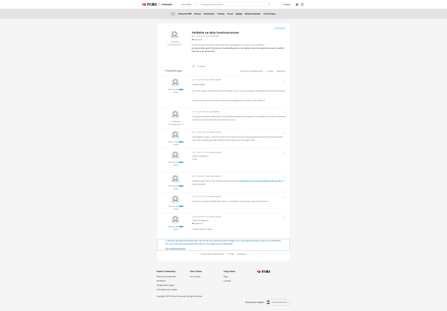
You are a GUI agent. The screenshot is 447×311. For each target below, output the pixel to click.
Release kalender (253, 14)
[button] (194, 66)
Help (302, 4)
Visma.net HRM (185, 14)
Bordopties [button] (279, 28)
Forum (230, 14)
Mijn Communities (297, 4)
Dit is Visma (195, 276)
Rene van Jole (216, 80)
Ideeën (239, 14)
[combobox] (235, 4)
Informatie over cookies (166, 289)
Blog (226, 276)
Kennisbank (209, 14)
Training (220, 14)
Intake (194, 159)
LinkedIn (227, 281)
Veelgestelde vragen (165, 285)
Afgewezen (198, 39)
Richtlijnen (161, 281)
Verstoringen (269, 14)
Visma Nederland (278, 302)
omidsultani (214, 36)
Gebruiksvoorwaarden (166, 276)
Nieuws (197, 14)
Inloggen (287, 4)
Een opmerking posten (175, 248)
